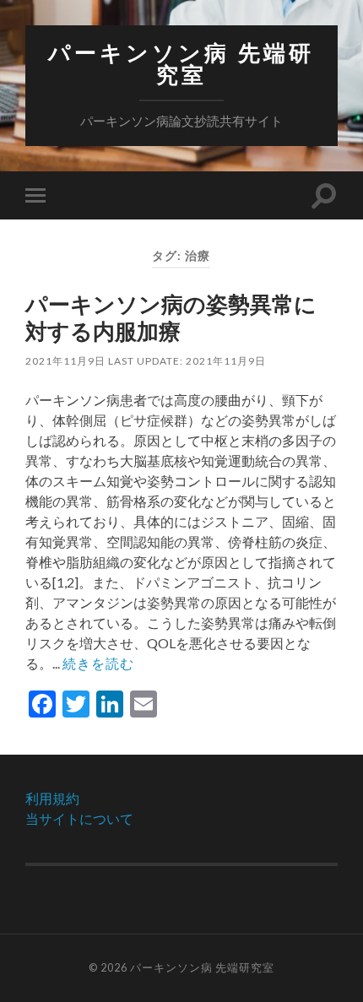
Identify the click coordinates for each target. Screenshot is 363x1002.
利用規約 (52, 798)
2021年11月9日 (65, 361)
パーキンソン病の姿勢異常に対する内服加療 (171, 317)
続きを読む (98, 663)
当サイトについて (79, 818)
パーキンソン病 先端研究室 (181, 64)
